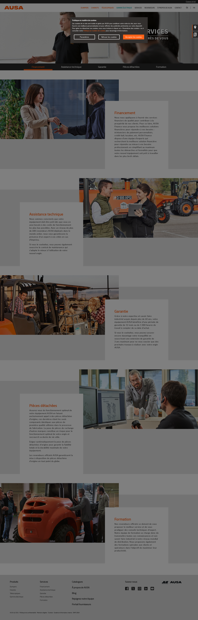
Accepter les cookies (133, 37)
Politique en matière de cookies (94, 31)
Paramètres (84, 37)
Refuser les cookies (109, 37)
